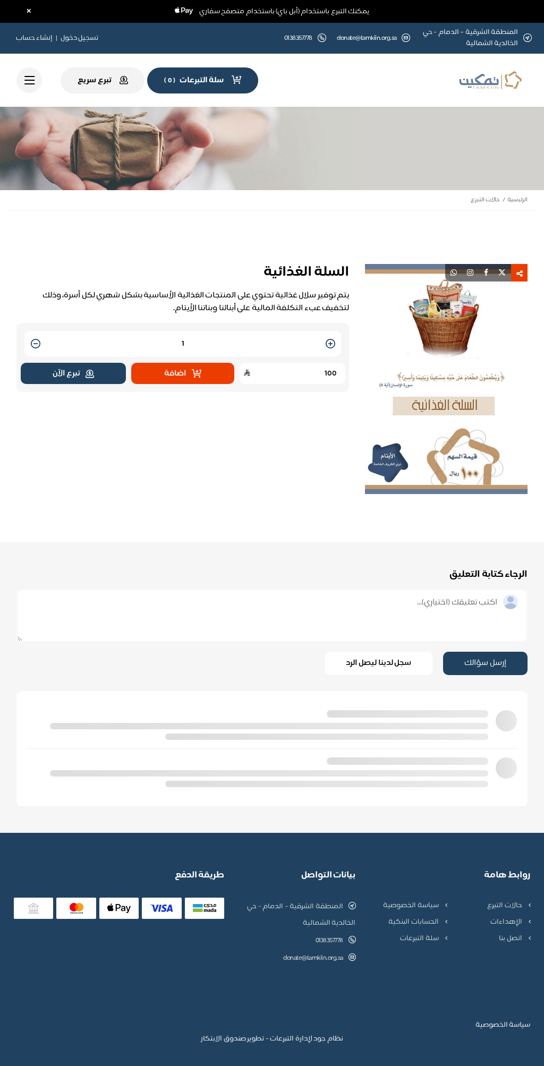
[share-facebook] (486, 273)
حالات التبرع (485, 200)
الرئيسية (517, 200)
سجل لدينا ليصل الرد (379, 663)
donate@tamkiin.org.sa (367, 38)
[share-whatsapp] (453, 273)
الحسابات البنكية (414, 922)
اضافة (175, 373)
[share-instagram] (470, 273)
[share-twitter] (502, 273)
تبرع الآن (67, 373)
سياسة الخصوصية (411, 905)
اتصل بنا (511, 938)
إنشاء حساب (34, 38)
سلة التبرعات (420, 938)
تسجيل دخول (80, 38)
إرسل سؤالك (485, 663)
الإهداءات (507, 922)
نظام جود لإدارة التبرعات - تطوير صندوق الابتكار (272, 1039)
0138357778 (329, 940)
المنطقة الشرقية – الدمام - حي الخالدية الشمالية (301, 915)
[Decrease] (35, 344)
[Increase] (330, 344)
